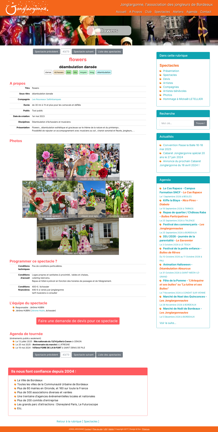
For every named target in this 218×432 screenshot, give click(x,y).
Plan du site (97, 429)
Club (148, 12)
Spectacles (162, 12)
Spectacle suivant (84, 51)
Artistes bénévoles (174, 90)
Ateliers (178, 12)
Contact (205, 12)
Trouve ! (200, 123)
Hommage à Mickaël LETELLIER (183, 99)
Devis (166, 78)
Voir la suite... (168, 323)
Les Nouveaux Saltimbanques (46, 99)
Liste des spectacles (109, 51)
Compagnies (171, 86)
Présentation (171, 70)
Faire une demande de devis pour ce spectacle (78, 321)
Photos (167, 94)
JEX (105, 429)
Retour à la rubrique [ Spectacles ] (78, 421)
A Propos (135, 12)
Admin (111, 429)
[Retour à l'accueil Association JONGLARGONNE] (26, 5)
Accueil (121, 12)
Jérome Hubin (38, 310)
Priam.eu (145, 429)
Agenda (191, 12)
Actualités (167, 136)
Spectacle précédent (46, 51)
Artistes (168, 82)
